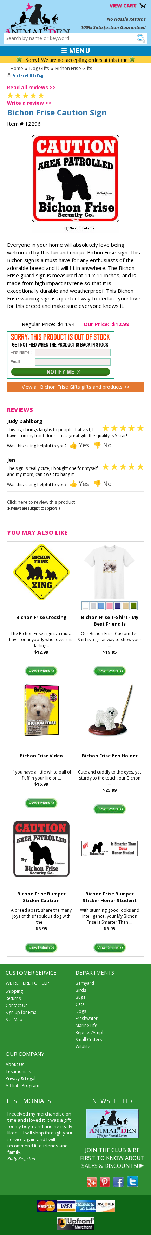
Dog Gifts (39, 68)
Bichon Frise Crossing (41, 617)
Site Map (14, 1019)
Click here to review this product (41, 502)
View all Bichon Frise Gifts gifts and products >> (76, 386)
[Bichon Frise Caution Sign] (75, 231)
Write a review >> (29, 103)
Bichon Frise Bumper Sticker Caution (41, 897)
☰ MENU (75, 50)
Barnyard (85, 983)
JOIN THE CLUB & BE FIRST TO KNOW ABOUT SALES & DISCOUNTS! (112, 1158)
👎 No (102, 445)
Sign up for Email (22, 1012)
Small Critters (89, 1039)
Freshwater (87, 1018)
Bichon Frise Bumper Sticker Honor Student (110, 897)
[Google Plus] (92, 1185)
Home (17, 68)
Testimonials (18, 1071)
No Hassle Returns (126, 19)
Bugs (80, 997)
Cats (80, 1004)
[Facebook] (118, 1185)
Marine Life (86, 1025)
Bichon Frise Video (41, 755)
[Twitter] (132, 1185)
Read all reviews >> (31, 87)
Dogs (81, 1011)
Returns (13, 998)
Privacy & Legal (20, 1078)
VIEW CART (123, 5)
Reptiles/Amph (90, 1032)
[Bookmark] (27, 76)
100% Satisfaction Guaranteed (113, 27)
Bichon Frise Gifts (73, 68)
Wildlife (83, 1046)
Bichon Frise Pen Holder (110, 755)
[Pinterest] (105, 1185)
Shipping (14, 991)
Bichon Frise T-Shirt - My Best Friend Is (109, 620)
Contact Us (16, 1005)
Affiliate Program (22, 1085)
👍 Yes (79, 445)
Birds (81, 990)
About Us (15, 1064)
